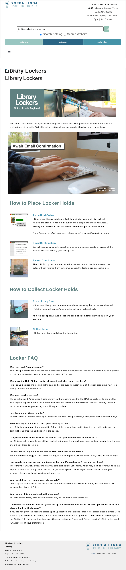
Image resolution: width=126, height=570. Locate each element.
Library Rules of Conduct (18, 557)
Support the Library (15, 550)
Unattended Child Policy (17, 564)
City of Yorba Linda (15, 554)
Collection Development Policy (21, 561)
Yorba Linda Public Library (106, 553)
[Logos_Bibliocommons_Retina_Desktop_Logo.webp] (21, 1)
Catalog (8, 546)
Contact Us (111, 4)
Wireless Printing (14, 543)
